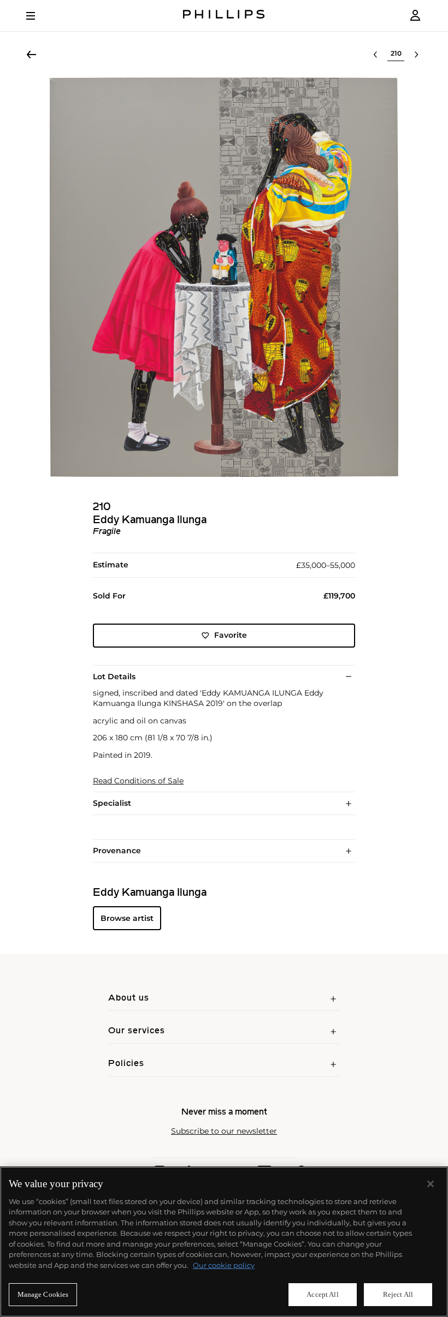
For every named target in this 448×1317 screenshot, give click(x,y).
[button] (224, 277)
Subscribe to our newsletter (224, 1131)
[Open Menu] (38, 16)
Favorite (230, 635)
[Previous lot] (375, 54)
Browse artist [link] (127, 918)
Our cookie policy (224, 1265)
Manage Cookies (43, 1294)
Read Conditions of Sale (138, 781)
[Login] (415, 15)
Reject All (398, 1294)
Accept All (322, 1294)
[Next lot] (416, 54)
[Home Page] (224, 15)
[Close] (430, 1184)
